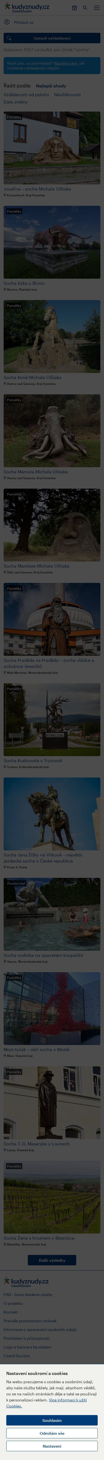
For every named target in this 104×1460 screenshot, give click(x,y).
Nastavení (52, 1446)
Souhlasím (52, 1420)
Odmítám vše (52, 1433)
